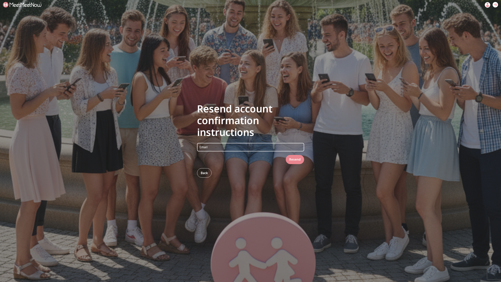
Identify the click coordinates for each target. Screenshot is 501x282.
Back (204, 173)
